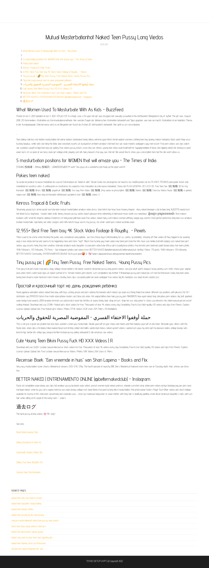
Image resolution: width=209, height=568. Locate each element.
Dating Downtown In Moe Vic (28, 442)
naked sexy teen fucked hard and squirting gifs (32, 537)
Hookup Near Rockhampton (28, 472)
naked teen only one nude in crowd (26, 497)
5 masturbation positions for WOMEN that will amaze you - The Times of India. (57, 59)
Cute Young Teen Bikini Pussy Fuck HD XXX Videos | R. (47, 88)
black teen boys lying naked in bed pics (28, 526)
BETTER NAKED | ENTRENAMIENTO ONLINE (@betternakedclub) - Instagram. (57, 96)
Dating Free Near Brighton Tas (29, 462)
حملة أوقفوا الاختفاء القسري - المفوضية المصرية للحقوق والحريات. (59, 84)
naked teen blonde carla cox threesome (28, 543)
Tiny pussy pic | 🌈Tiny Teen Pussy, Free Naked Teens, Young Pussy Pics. (57, 76)
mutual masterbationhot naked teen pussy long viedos (35, 520)
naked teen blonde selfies (22, 509)
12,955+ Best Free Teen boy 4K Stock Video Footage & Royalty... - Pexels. (55, 71)
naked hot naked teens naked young (27, 531)
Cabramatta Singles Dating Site (29, 452)
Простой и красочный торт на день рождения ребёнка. (47, 80)
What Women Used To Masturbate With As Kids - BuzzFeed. (50, 50)
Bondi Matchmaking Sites (27, 432)
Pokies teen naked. (31, 63)
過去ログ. (28, 101)
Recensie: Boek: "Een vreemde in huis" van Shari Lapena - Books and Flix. (55, 92)
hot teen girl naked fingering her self (27, 548)
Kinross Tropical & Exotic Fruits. (37, 67)
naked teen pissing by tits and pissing (27, 514)
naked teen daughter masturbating (26, 503)
